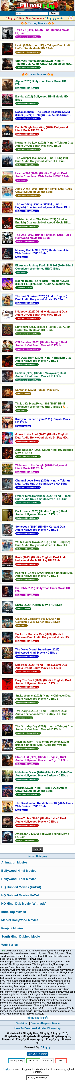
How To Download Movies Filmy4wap (37, 1028)
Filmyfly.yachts (54, 18)
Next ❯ (37, 849)
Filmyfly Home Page (38, 1077)
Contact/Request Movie (45, 1023)
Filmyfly (46, 1047)
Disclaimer (21, 1023)
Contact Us (33, 1060)
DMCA (61, 1060)
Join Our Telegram (37, 1054)
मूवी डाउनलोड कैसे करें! (37, 1017)
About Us (47, 1060)
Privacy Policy (16, 1060)
